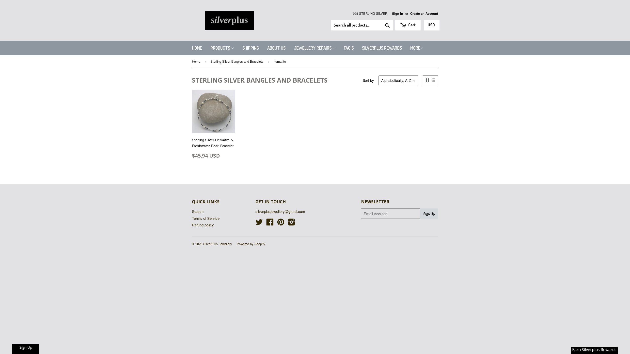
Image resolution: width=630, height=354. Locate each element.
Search (198, 211)
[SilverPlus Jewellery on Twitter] (259, 223)
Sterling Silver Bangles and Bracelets (237, 61)
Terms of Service (206, 218)
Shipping (250, 48)
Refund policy (203, 224)
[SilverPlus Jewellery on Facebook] (270, 223)
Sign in (397, 13)
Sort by (368, 80)
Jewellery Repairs (313, 48)
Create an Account (424, 13)
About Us (276, 48)
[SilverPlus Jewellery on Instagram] (291, 223)
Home (197, 48)
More (415, 48)
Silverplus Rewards (382, 48)
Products (220, 48)
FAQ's (349, 48)
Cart (412, 24)
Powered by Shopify (251, 243)
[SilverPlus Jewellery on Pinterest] (280, 223)
